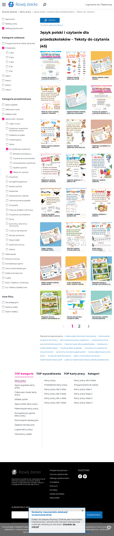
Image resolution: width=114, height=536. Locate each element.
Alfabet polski (11, 114)
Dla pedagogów (12, 302)
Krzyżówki (13, 177)
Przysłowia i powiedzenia (19, 215)
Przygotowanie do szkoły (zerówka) (20, 43)
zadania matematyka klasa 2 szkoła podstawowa (87, 360)
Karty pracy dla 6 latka (85, 380)
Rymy (11, 219)
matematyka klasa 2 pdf (51, 360)
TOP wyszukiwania (48, 373)
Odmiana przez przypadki (19, 200)
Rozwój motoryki (12, 259)
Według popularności (14, 28)
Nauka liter (13, 191)
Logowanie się (92, 4)
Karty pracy (50, 380)
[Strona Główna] (24, 4)
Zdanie (12, 249)
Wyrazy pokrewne (16, 235)
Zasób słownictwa (16, 245)
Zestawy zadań (11, 307)
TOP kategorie (24, 373)
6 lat (11, 71)
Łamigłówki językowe (18, 182)
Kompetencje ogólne (14, 264)
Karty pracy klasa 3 (83, 398)
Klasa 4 (8, 90)
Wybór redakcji (11, 312)
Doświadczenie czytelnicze (24, 163)
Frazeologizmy (15, 140)
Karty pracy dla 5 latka (55, 403)
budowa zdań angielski (71, 348)
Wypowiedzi (14, 240)
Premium (54, 486)
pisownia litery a (56, 25)
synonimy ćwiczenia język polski (71, 352)
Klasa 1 (8, 76)
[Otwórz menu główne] (4, 4)
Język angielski (11, 105)
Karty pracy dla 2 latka (55, 389)
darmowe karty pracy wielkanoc (74, 340)
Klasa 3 (8, 85)
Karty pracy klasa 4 (83, 403)
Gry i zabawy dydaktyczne (16, 287)
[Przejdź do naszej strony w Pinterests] (85, 476)
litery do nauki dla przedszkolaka (80, 344)
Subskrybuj (94, 515)
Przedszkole (10, 48)
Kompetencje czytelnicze (19, 149)
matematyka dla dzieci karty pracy (80, 336)
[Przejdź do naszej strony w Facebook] (80, 476)
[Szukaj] (44, 5)
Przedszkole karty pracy (55, 385)
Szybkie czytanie (20, 168)
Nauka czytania (15, 186)
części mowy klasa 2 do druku (86, 356)
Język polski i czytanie (14, 119)
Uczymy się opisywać (18, 231)
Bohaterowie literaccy (22, 154)
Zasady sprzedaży (57, 494)
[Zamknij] (109, 527)
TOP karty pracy (74, 373)
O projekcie (54, 482)
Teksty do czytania (20, 172)
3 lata (11, 57)
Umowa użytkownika (59, 474)
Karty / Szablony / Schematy (17, 283)
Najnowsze (9, 19)
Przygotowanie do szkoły (86, 385)
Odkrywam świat (12, 109)
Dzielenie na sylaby (17, 135)
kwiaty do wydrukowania (59, 356)
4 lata (11, 62)
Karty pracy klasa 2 (83, 394)
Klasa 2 (8, 80)
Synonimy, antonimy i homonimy (18, 225)
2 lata (11, 53)
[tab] (25, 374)
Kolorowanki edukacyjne (15, 268)
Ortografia (13, 205)
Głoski (11, 144)
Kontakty (53, 490)
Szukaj (52, 20)
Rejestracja (106, 4)
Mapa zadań (55, 498)
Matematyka (10, 254)
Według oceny (11, 24)
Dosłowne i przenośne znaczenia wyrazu (18, 129)
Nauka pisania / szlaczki (19, 196)
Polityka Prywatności (58, 470)
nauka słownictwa (100, 340)
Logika (8, 278)
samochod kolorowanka (51, 344)
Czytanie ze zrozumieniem (24, 158)
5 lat (11, 67)
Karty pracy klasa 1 (83, 389)
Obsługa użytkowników (59, 478)
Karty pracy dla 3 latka (55, 394)
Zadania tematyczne (13, 273)
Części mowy (14, 124)
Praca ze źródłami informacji (21, 210)
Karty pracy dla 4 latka (55, 398)
